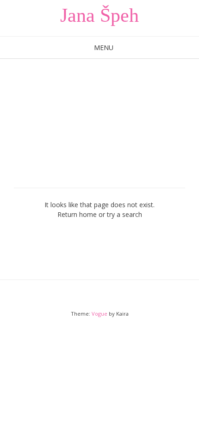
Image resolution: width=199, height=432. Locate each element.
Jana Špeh (99, 15)
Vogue (99, 313)
